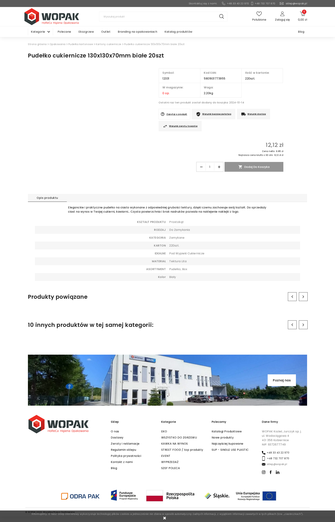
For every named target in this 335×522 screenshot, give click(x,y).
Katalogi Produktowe (227, 431)
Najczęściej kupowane (227, 444)
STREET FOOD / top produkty (182, 450)
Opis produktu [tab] (47, 198)
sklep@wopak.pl (296, 3)
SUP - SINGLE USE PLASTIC (230, 450)
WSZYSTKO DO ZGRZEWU (179, 438)
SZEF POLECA (170, 468)
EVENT (165, 456)
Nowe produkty (223, 438)
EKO (164, 431)
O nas (115, 431)
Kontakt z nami (122, 462)
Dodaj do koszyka (254, 167)
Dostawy (117, 438)
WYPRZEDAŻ (170, 462)
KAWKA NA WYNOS (174, 444)
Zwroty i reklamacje (125, 444)
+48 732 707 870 (265, 3)
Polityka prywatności (126, 456)
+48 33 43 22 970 (238, 3)
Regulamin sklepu (123, 450)
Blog (114, 468)
